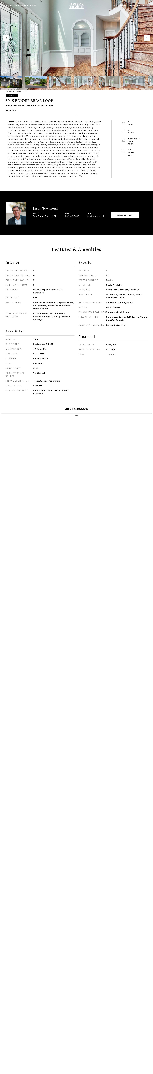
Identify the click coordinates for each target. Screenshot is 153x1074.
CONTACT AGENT (125, 215)
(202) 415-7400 (72, 216)
